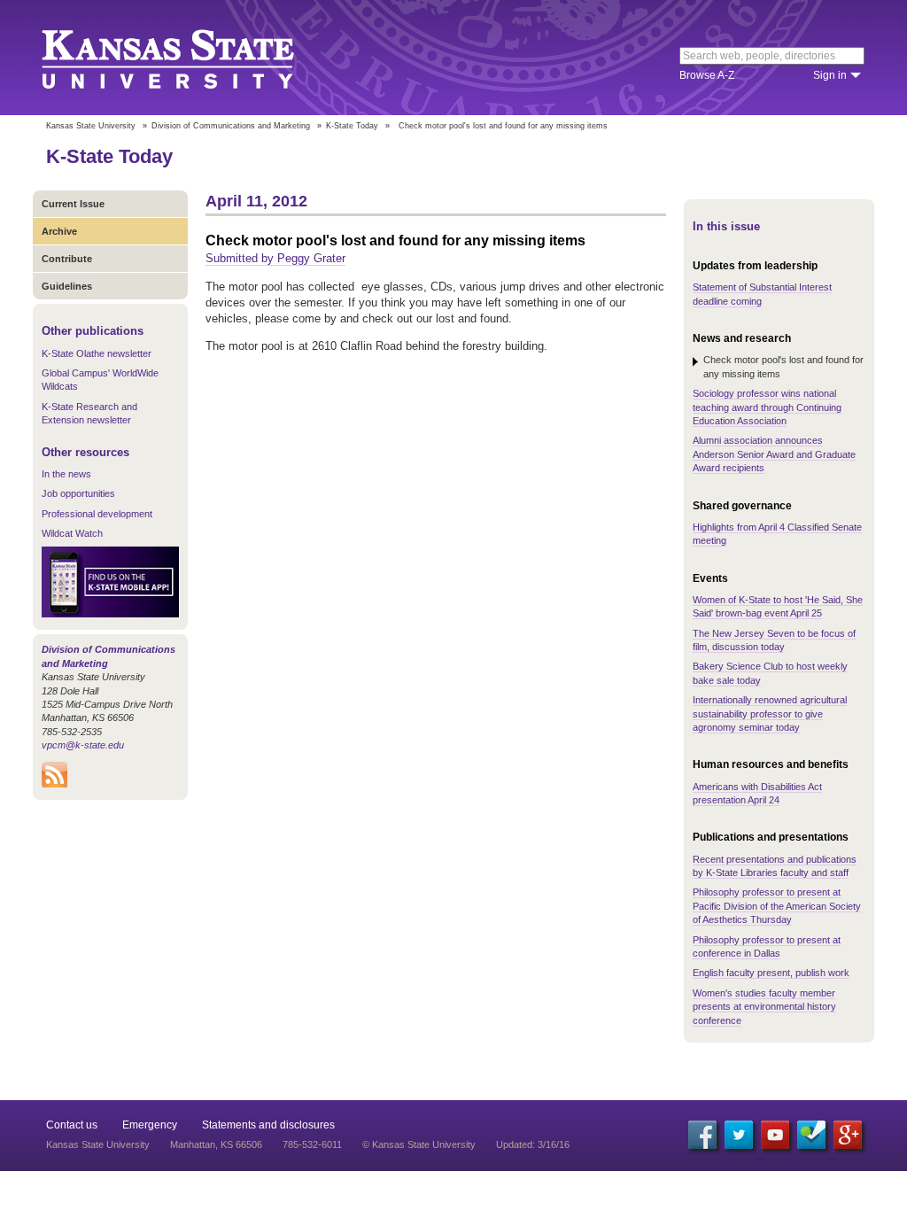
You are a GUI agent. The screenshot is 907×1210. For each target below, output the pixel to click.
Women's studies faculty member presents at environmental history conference (764, 1007)
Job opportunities (78, 493)
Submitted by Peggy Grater (275, 258)
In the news (66, 474)
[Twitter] (739, 1135)
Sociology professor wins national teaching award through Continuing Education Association (767, 407)
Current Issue (73, 203)
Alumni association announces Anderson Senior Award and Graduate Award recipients (774, 454)
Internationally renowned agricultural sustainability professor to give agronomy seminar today (770, 713)
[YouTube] (775, 1135)
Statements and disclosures (268, 1125)
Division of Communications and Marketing (230, 125)
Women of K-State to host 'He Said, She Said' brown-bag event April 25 (778, 606)
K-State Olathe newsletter (96, 353)
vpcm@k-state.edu (83, 745)
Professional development (97, 513)
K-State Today (352, 125)
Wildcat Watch (72, 533)
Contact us (71, 1125)
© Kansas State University (419, 1144)
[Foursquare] (811, 1135)
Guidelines (67, 286)
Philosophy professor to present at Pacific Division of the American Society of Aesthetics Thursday (777, 906)
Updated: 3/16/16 (533, 1144)
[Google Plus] (847, 1135)
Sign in (830, 75)
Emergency (149, 1125)
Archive (59, 231)
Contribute (67, 258)
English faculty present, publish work (771, 972)
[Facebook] (702, 1135)
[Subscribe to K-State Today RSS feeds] (54, 784)
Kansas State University (190, 57)
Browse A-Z (706, 75)
